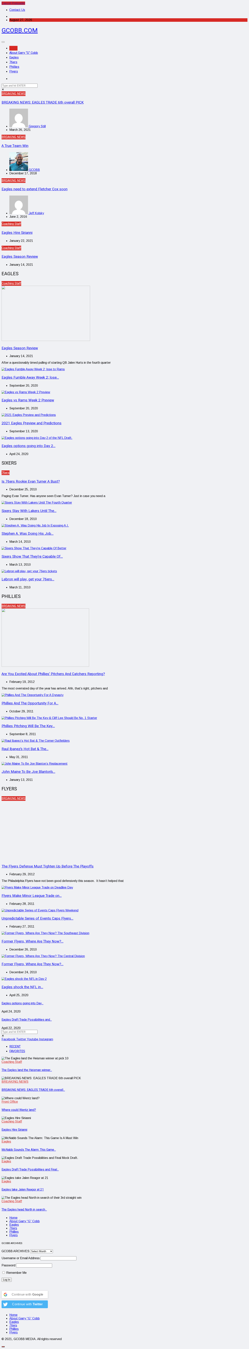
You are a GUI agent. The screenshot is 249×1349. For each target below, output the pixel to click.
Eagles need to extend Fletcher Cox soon (35, 189)
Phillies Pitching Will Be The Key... (28, 726)
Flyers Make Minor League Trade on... (32, 895)
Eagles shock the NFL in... (22, 987)
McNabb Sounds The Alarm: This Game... (29, 1149)
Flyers (13, 71)
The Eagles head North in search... (24, 1209)
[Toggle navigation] (3, 42)
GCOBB (34, 169)
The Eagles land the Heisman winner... (27, 1070)
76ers (13, 62)
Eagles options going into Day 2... (28, 446)
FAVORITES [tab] (17, 1051)
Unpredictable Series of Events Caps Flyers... (37, 918)
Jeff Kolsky (36, 213)
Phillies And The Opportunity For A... (30, 703)
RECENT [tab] (15, 1046)
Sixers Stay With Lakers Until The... (29, 511)
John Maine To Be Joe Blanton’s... (28, 771)
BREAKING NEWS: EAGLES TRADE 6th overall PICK (43, 102)
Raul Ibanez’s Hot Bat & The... (25, 749)
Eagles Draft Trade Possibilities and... (27, 1019)
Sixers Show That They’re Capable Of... (32, 556)
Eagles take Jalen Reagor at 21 (23, 1189)
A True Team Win (15, 146)
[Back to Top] (3, 1346)
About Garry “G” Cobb (23, 53)
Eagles (14, 57)
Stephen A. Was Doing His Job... (27, 533)
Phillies (14, 67)
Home (13, 48)
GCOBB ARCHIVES (15, 1251)
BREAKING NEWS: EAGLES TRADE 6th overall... (33, 1090)
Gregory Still (37, 126)
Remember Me (16, 1272)
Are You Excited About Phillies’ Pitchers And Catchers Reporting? (53, 674)
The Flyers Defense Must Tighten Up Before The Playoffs (48, 866)
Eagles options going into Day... (22, 1003)
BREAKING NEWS (13, 93)
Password (8, 1265)
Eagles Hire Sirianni (17, 232)
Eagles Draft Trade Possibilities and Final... (30, 1169)
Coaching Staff (11, 224)
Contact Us (17, 9)
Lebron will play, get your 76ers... (28, 579)
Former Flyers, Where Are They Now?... (32, 941)
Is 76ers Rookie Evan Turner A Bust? (31, 481)
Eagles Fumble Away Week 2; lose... (30, 377)
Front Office (10, 1101)
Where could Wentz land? (19, 1110)
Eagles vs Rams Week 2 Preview (28, 400)
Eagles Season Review (20, 256)
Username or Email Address (21, 1258)
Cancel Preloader (13, 3)
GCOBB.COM (20, 30)
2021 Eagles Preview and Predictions (31, 423)
